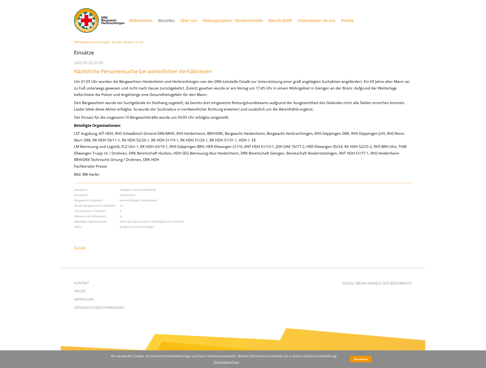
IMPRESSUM (83, 299)
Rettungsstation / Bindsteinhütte (233, 20)
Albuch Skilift (280, 20)
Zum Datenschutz (226, 362)
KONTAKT (81, 283)
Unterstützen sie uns (316, 20)
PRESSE (80, 291)
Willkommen (140, 20)
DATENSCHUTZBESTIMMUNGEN (99, 307)
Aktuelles (166, 20)
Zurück (80, 247)
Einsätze (128, 42)
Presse (347, 20)
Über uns (188, 20)
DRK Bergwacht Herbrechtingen (92, 42)
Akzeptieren (361, 359)
